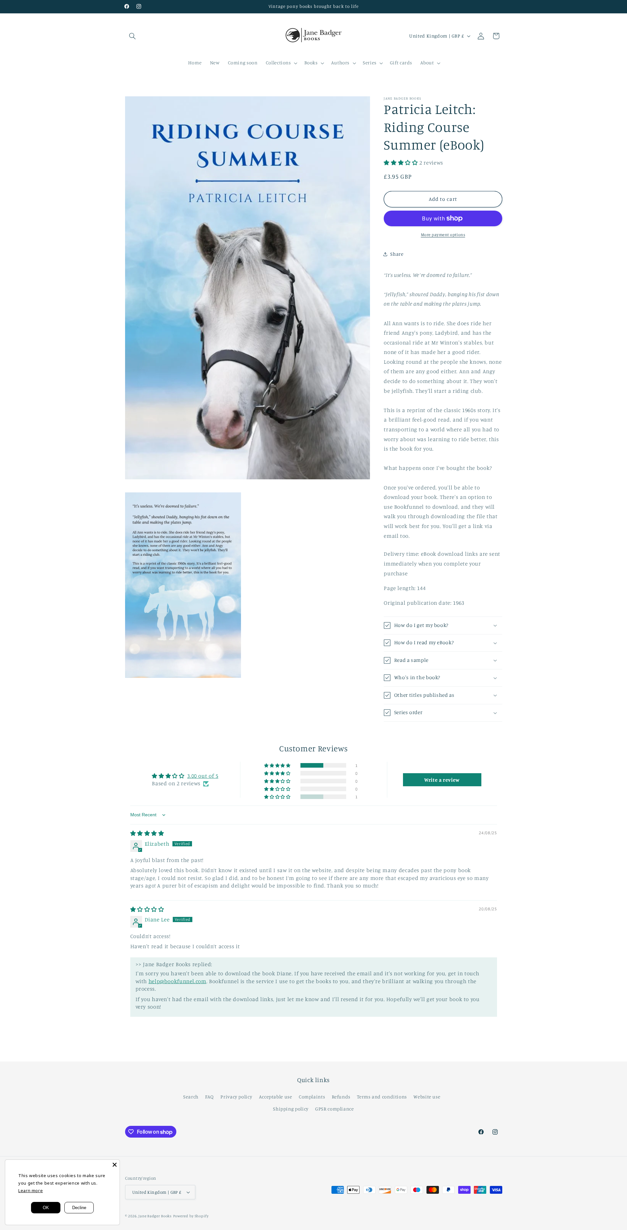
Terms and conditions (382, 1096)
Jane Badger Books (155, 1216)
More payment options (443, 234)
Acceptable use (275, 1096)
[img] (147, 833)
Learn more (30, 1190)
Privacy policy (236, 1096)
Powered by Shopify (191, 1216)
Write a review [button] (442, 779)
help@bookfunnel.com (177, 981)
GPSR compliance (334, 1108)
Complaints (312, 1096)
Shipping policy (290, 1108)
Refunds (341, 1096)
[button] (132, 35)
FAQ (209, 1096)
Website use (426, 1096)
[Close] (114, 1164)
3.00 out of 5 (202, 776)
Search (191, 1096)
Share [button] (396, 254)
